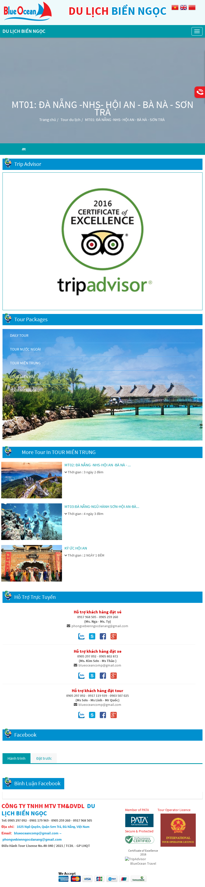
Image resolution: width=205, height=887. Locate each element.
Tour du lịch (70, 119)
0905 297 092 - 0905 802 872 (97, 656)
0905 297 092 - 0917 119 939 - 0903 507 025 (97, 695)
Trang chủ (47, 119)
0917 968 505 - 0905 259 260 (97, 617)
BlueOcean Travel (143, 863)
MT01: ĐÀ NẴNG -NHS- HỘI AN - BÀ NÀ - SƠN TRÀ (125, 119)
